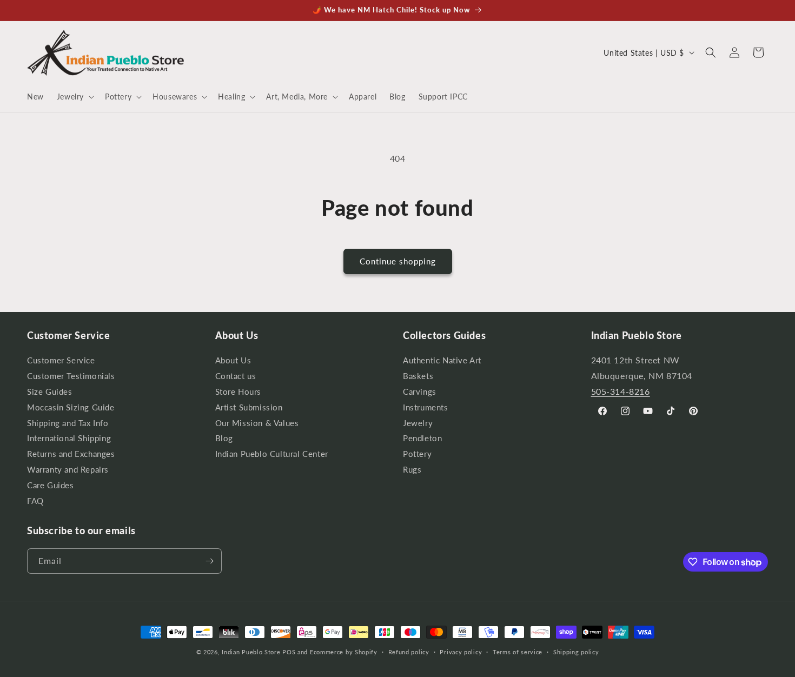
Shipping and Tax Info (68, 423)
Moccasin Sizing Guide (71, 407)
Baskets (418, 376)
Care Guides (50, 485)
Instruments (425, 407)
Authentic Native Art (442, 362)
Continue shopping (398, 261)
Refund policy (408, 651)
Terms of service (517, 651)
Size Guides (49, 391)
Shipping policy (576, 651)
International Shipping (69, 438)
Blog (224, 438)
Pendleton (422, 438)
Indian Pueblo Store (251, 651)
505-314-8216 (620, 391)
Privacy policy (461, 651)
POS (288, 651)
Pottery (417, 453)
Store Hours (238, 391)
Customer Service (61, 362)
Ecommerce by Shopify (343, 651)
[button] (74, 96)
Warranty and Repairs (68, 469)
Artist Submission (249, 407)
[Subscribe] (209, 561)
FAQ (35, 501)
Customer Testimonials (71, 376)
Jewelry (418, 423)
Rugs (412, 469)
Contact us (235, 376)
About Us (233, 362)
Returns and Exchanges (71, 453)
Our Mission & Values (257, 423)
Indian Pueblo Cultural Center (271, 453)
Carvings (419, 391)
